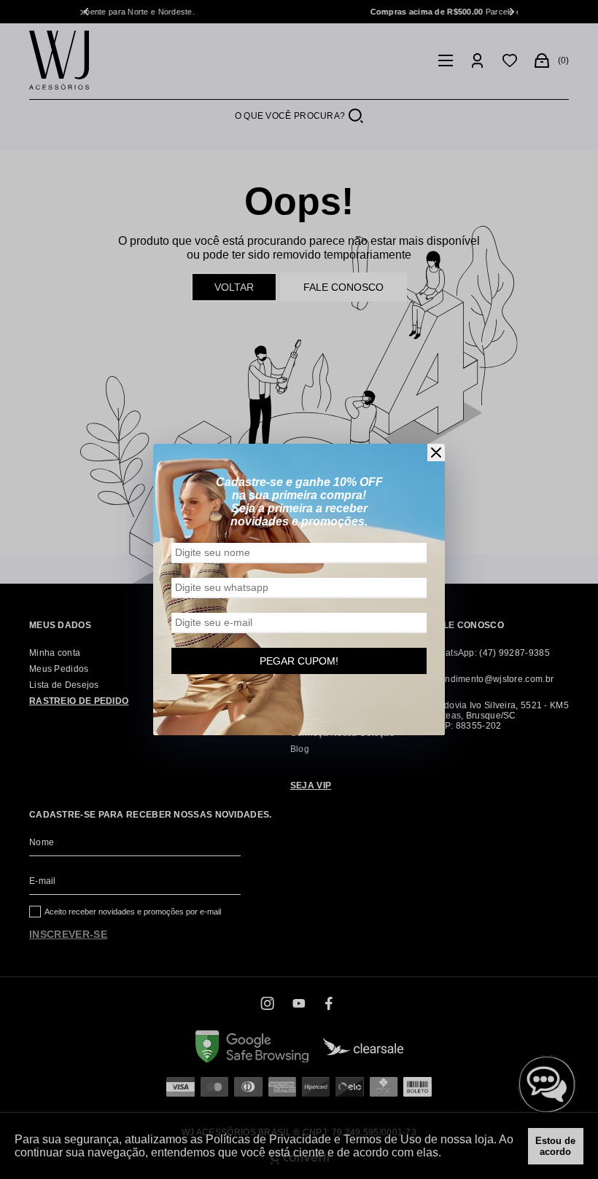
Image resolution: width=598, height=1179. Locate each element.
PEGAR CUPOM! (299, 661)
